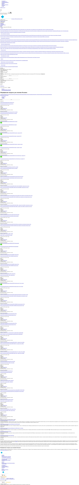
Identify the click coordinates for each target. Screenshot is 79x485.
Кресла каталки (29, 35)
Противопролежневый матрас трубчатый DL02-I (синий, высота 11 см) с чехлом (11, 286)
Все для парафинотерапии (24, 60)
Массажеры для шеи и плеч (43, 29)
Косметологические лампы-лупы (5, 60)
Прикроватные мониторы (21, 41)
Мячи (8, 48)
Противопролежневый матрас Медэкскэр (6, 372)
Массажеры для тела (30, 29)
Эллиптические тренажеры (52, 45)
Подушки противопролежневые (22, 35)
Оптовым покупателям (5, 2)
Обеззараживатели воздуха (23, 57)
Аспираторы (9, 66)
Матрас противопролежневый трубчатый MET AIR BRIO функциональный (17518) (12, 305)
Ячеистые (6, 94)
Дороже (3, 97)
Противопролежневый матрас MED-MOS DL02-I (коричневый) (9, 246)
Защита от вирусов (37, 57)
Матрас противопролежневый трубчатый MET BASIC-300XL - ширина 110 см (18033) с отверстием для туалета (16, 206)
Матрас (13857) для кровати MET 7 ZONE (6, 235)
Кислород (5, 57)
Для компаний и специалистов (6, 457)
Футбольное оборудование (22, 48)
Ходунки (1, 35)
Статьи (3, 6)
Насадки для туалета (47, 35)
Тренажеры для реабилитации (14, 36)
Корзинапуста (1, 26)
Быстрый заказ (5, 108)
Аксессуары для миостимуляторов (13, 48)
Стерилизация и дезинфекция (64, 41)
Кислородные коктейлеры (4, 51)
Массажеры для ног (24, 29)
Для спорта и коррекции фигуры (6, 458)
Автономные (31, 94)
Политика (3, 5)
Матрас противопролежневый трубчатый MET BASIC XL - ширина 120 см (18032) (12, 343)
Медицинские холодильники (56, 41)
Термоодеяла (44, 51)
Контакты (3, 3)
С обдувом (37, 94)
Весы (13, 63)
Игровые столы (21, 45)
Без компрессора (41, 94)
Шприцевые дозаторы (36, 41)
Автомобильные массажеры (17, 32)
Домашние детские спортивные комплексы (47, 48)
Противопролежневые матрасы (13, 35)
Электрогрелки (53, 51)
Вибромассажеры (8, 29)
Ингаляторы (2, 66)
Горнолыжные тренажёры (31, 48)
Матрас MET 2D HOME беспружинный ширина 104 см (8, 324)
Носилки (76, 39)
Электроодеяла (28, 51)
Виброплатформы (13, 29)
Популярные (4, 96)
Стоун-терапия (23, 32)
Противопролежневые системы (24, 94)
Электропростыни (48, 51)
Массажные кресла (18, 29)
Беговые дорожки (41, 45)
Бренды (3, 462)
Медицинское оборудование (48, 39)
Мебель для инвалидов (46, 36)
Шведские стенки (37, 48)
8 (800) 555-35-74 (2, 7)
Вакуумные (6, 95)
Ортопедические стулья (31, 57)
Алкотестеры (10, 63)
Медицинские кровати (3, 39)
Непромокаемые (2, 95)
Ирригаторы (2, 57)
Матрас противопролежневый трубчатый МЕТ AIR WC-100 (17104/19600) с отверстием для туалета (14, 187)
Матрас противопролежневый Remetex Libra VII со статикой (8, 168)
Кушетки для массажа (10, 32)
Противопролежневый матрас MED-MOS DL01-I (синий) (8, 124)
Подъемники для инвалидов (33, 36)
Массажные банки (2, 29)
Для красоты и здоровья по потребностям (36, 51)
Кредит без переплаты (5, 4)
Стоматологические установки (10, 42)
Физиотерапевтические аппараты (11, 39)
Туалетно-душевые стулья (4, 36)
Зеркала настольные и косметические (15, 60)
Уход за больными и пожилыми (6, 456)
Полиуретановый (46, 94)
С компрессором (2, 94)
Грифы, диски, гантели (3, 48)
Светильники (66, 39)
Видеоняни (16, 66)
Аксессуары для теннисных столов (34, 45)
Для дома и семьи (4, 459)
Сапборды (54, 48)
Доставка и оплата (4, 1)
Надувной (34, 94)
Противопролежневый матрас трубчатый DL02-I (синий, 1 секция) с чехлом (11, 147)
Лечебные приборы (17, 57)
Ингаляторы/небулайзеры (10, 57)
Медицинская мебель (3, 42)
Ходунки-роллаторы (6, 35)
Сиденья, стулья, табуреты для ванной (55, 35)
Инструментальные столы (48, 41)
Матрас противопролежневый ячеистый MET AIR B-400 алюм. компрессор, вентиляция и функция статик (15, 225)
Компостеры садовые (15, 54)
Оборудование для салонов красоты (5, 41)
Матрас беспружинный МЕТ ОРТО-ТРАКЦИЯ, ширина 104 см (9, 265)
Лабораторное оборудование (29, 41)
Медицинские (18, 94)
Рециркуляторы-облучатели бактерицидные (58, 39)
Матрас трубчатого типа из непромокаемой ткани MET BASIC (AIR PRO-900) (11, 334)
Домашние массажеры (3, 32)
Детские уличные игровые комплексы (13, 45)
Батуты (7, 45)
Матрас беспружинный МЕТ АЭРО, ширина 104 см (7, 410)
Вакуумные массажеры (50, 29)
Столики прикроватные (14, 41)
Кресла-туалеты (42, 35)
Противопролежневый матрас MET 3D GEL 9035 (7, 362)
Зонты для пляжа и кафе (8, 54)
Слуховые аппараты (39, 36)
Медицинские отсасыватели (40, 39)
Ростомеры (15, 63)
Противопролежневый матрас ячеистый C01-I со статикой (8, 113)
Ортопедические (13, 94)
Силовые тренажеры (3, 45)
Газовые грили (2, 54)
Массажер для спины (36, 29)
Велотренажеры (46, 45)
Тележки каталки (41, 41)
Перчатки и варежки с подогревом (21, 51)
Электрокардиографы (71, 39)
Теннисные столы (26, 45)
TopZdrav (16, 441)
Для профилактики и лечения (6, 460)
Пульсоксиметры (6, 63)
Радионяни (12, 66)
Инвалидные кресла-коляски (36, 35)
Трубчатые (9, 94)
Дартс (27, 48)
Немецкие (50, 94)
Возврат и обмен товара (10, 478)
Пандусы (9, 36)
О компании (3, 465)
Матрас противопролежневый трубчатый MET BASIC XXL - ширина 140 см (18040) (12, 353)
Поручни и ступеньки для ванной (24, 36)
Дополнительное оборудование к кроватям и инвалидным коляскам (26, 39)
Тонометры (1, 63)
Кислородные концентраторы (12, 51)
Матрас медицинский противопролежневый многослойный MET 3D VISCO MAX (12, 391)
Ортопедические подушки (59, 51)
